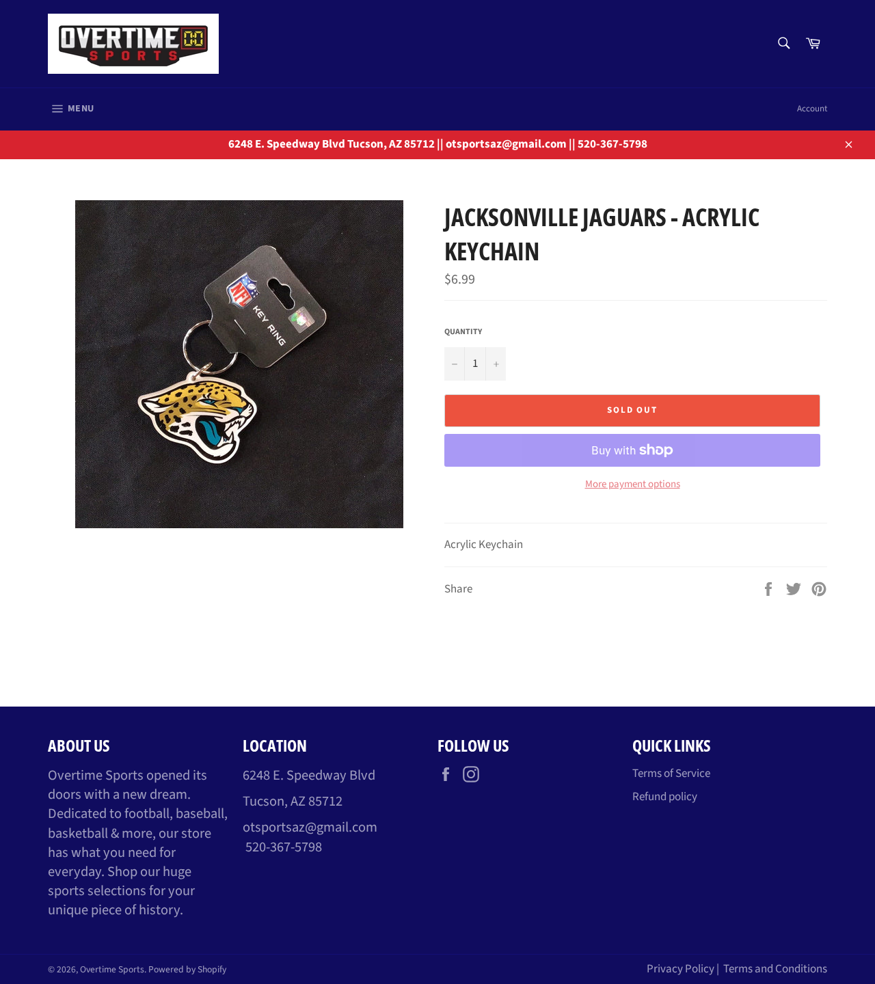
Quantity (463, 332)
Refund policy (664, 797)
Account (812, 108)
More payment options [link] (632, 484)
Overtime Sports (112, 969)
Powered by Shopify (187, 969)
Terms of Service (671, 773)
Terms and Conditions (775, 969)
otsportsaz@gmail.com (310, 827)
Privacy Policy (680, 969)
